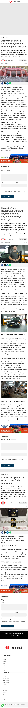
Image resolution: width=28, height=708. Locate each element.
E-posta (16, 182)
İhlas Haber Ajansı (9, 60)
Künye (4, 694)
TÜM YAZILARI (22, 60)
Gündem (4, 659)
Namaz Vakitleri (6, 678)
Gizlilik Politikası (6, 696)
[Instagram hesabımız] (15, 635)
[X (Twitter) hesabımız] (13, 635)
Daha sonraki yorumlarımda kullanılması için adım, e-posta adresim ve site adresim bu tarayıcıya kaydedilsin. (14, 190)
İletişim (4, 699)
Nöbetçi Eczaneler (7, 676)
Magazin (4, 667)
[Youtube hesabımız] (17, 635)
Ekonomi (4, 661)
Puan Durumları (6, 682)
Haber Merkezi (8, 502)
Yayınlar (4, 684)
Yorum (3, 172)
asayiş (25, 63)
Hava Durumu (6, 680)
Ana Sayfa (5, 690)
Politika (4, 665)
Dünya (4, 670)
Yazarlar (4, 692)
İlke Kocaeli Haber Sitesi (19, 704)
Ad (2, 182)
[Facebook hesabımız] (11, 635)
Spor (4, 663)
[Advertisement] (14, 19)
